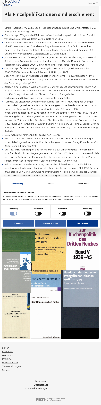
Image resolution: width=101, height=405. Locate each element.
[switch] (38, 214)
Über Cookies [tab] (83, 184)
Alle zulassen (82, 223)
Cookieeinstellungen (36, 388)
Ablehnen (18, 223)
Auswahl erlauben (50, 223)
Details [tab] (51, 184)
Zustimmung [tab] (17, 184)
